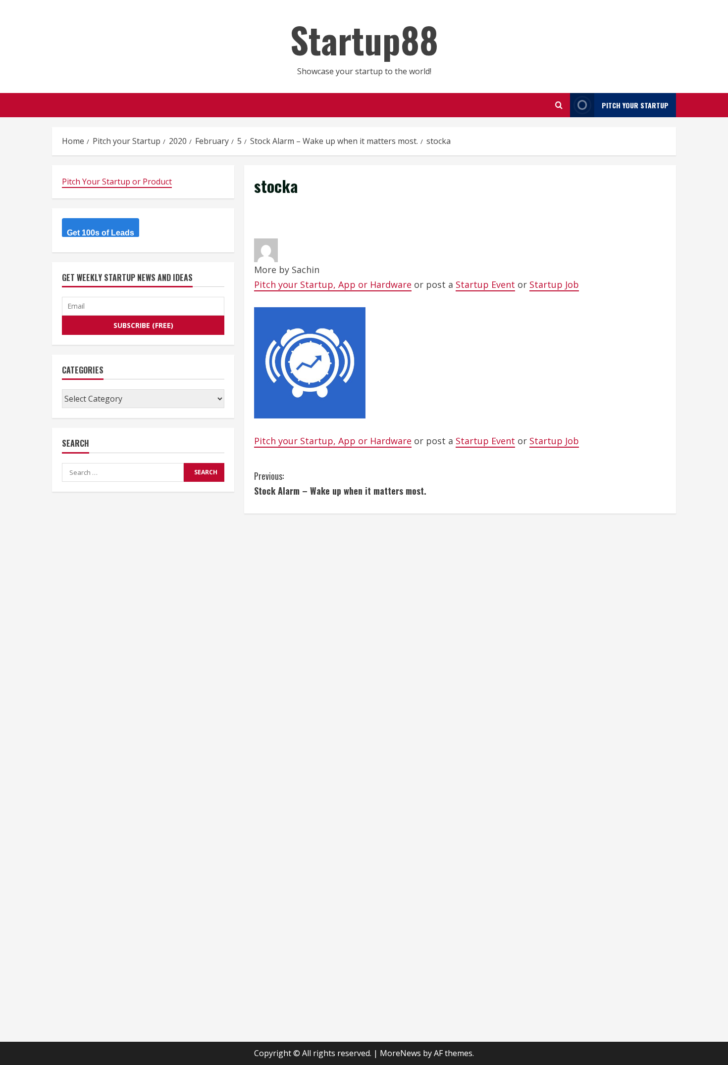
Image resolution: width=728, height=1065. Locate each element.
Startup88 (364, 39)
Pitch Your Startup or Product (117, 181)
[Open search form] (559, 105)
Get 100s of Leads (100, 233)
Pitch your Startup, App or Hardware (333, 284)
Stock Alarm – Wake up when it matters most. (340, 483)
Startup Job (554, 284)
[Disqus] (460, 647)
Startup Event (485, 284)
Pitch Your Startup (635, 105)
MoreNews (400, 1053)
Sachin (305, 270)
